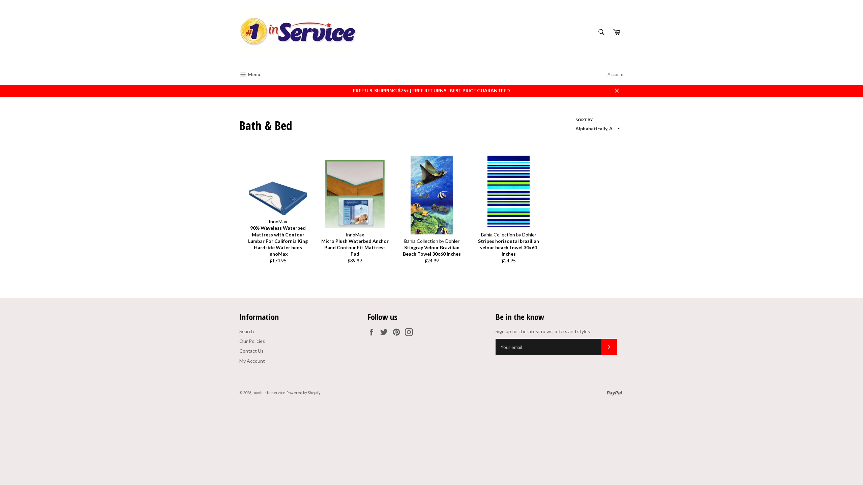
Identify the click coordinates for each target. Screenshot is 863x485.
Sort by (584, 119)
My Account (252, 361)
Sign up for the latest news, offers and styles (543, 331)
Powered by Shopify (304, 392)
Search (246, 331)
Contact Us (251, 351)
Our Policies (252, 341)
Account (615, 74)
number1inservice (268, 392)
